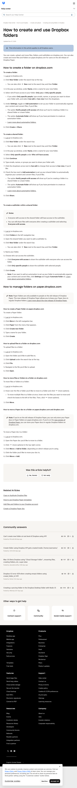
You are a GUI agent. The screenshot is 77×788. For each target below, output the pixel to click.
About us (41, 713)
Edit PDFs (9, 695)
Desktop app (10, 636)
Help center (6, 9)
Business (41, 643)
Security (9, 653)
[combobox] (38, 15)
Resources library (12, 723)
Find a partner (11, 743)
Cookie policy (43, 688)
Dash (40, 649)
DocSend (41, 653)
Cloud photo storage (13, 685)
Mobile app (10, 639)
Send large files (11, 678)
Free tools (9, 666)
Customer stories (12, 720)
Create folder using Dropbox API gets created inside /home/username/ (30, 548)
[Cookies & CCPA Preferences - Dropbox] (32, 775)
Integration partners (13, 740)
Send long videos (12, 681)
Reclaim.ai (42, 659)
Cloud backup (11, 691)
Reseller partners (12, 737)
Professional (42, 639)
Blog (8, 713)
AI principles (42, 695)
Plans (40, 663)
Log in (7, 76)
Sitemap (41, 698)
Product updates (44, 666)
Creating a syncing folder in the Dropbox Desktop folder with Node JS (29, 588)
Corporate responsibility (46, 723)
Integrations (10, 643)
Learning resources (44, 701)
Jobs (40, 717)
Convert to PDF (11, 701)
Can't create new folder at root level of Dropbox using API (25, 536)
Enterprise (41, 646)
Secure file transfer (12, 688)
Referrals (9, 733)
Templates (9, 663)
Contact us (42, 681)
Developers (10, 727)
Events (8, 717)
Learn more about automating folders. (21, 122)
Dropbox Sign (43, 656)
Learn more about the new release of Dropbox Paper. (47, 301)
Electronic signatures (13, 698)
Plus (39, 636)
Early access (10, 656)
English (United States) (13, 762)
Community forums (12, 730)
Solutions (9, 649)
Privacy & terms (43, 685)
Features (9, 646)
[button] (4, 15)
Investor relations (44, 720)
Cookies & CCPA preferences (48, 691)
